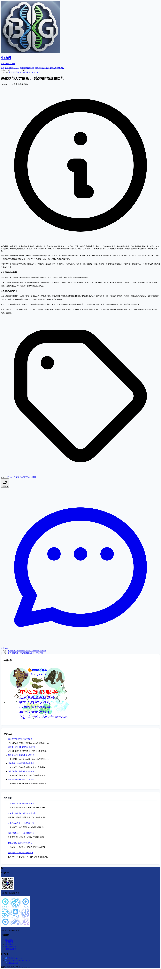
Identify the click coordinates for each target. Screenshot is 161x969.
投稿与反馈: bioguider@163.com (19, 960)
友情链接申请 (12, 963)
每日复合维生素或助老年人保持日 (21, 755)
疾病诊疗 (38, 68)
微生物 (9, 477)
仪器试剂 (15, 68)
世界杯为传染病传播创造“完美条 (20, 853)
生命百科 (8, 68)
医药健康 (45, 68)
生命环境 (30, 68)
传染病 (22, 477)
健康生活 (26, 72)
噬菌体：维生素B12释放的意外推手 (21, 747)
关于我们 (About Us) (14, 958)
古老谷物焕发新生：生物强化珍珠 (21, 823)
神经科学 (23, 68)
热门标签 (9, 940)
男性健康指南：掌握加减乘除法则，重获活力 (25, 653)
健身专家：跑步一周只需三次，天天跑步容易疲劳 (27, 651)
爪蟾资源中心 (10, 949)
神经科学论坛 (10, 947)
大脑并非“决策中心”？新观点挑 (20, 739)
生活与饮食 (36, 72)
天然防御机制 (30, 477)
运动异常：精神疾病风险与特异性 (21, 763)
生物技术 (53, 68)
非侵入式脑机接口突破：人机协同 (21, 779)
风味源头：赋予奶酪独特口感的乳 (21, 803)
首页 (2, 68)
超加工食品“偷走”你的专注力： (20, 843)
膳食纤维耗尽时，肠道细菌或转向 (21, 833)
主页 (10, 72)
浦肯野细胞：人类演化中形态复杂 (21, 771)
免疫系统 (15, 477)
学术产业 (60, 68)
